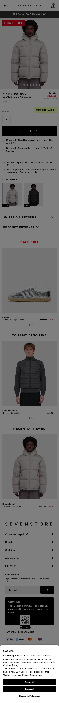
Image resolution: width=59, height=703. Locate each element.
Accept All (29, 682)
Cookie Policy (10, 675)
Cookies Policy (11, 665)
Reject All (29, 689)
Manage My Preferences (29, 696)
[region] (29, 674)
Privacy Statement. (31, 675)
